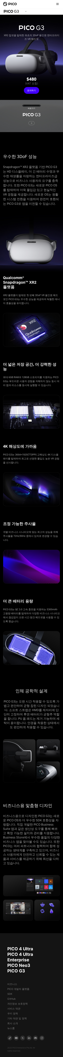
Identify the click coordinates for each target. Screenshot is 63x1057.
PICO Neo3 (18, 965)
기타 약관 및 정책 (17, 1018)
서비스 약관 (13, 1008)
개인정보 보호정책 (17, 1003)
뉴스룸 (11, 1028)
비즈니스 (12, 984)
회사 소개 (12, 1023)
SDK (9, 993)
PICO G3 (16, 970)
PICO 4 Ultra (20, 948)
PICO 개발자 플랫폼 (18, 988)
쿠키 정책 (12, 1013)
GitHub (11, 998)
